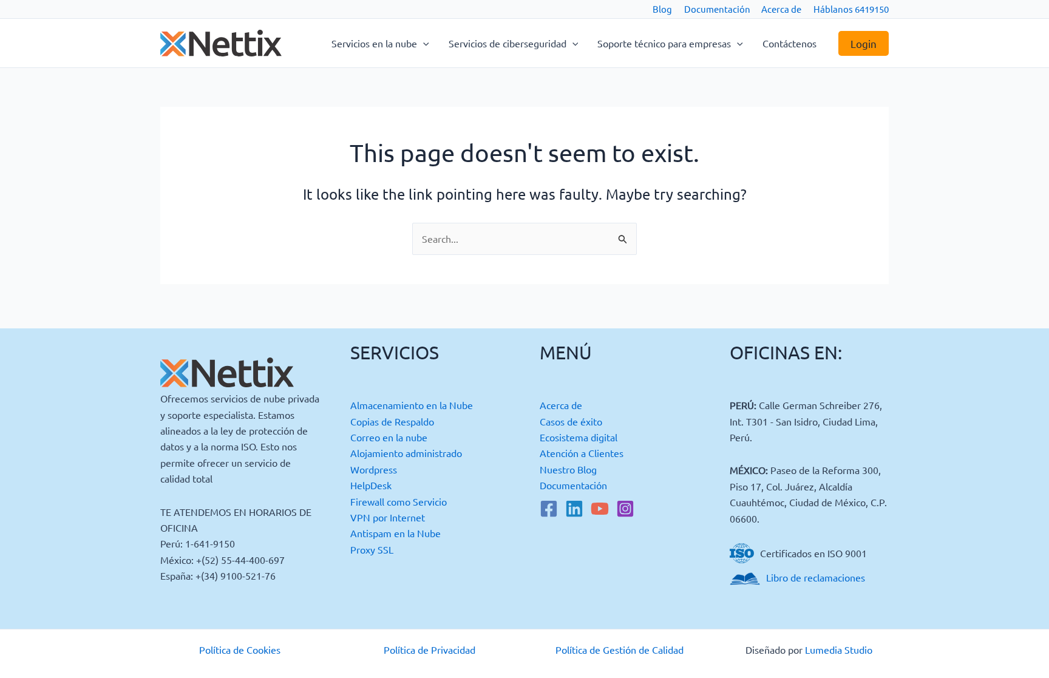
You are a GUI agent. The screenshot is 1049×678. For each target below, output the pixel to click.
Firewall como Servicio (398, 501)
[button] (423, 43)
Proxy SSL (371, 549)
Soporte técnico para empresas (664, 43)
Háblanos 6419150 (851, 9)
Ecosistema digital (578, 437)
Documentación (717, 9)
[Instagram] (625, 509)
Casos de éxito (571, 421)
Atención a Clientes (581, 453)
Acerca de (781, 9)
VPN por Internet (387, 517)
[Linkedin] (574, 509)
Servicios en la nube (374, 43)
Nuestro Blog (568, 469)
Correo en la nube (388, 437)
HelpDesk (371, 485)
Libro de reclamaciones (815, 577)
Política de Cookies (239, 649)
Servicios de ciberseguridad (507, 43)
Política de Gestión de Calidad (619, 649)
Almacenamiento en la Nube (411, 405)
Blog (662, 9)
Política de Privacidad (429, 649)
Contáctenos (789, 43)
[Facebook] (549, 509)
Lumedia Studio (838, 649)
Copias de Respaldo (392, 421)
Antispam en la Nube (395, 533)
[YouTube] (600, 509)
